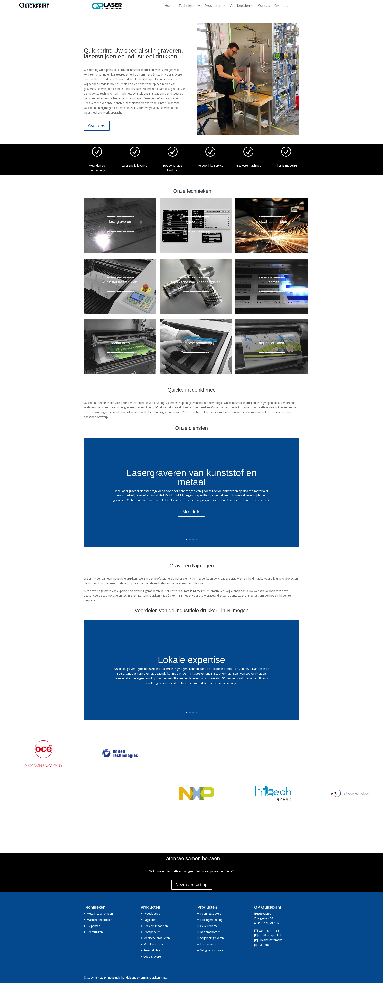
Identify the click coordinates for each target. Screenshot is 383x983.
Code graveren (152, 956)
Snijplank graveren (212, 938)
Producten (213, 6)
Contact (264, 6)
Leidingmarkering (211, 920)
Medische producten (156, 938)
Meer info (191, 511)
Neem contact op (192, 884)
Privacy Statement (270, 940)
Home (169, 6)
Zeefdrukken (95, 932)
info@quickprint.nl (269, 935)
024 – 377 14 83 (269, 930)
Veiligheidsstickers (211, 950)
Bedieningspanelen (155, 926)
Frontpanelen (152, 932)
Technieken (187, 6)
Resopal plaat (152, 950)
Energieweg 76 (263, 918)
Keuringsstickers (210, 913)
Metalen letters (153, 944)
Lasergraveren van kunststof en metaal (192, 477)
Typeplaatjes (151, 913)
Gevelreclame (209, 926)
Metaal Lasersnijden (100, 913)
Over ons (281, 6)
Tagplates (149, 920)
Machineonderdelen (99, 920)
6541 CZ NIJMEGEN (266, 923)
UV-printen (93, 926)
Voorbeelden (240, 6)
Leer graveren (209, 944)
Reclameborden (210, 932)
